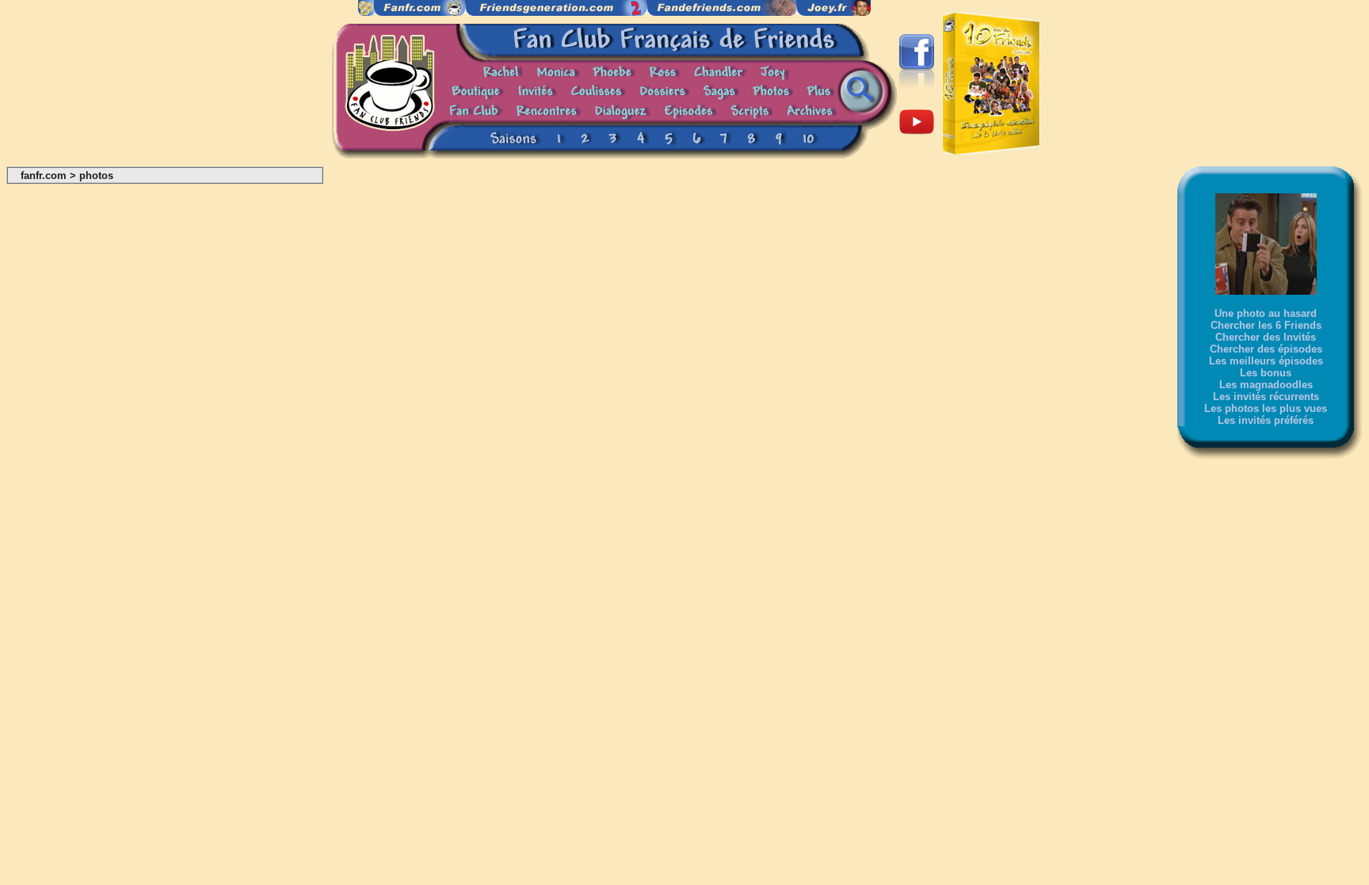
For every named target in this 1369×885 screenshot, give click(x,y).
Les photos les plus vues (1265, 408)
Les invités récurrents (1266, 396)
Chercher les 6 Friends (1266, 325)
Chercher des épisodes (1266, 349)
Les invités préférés (1266, 420)
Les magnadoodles (1266, 385)
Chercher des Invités (1265, 337)
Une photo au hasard (1266, 313)
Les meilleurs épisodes (1266, 361)
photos (96, 175)
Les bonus (1265, 373)
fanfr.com (44, 175)
